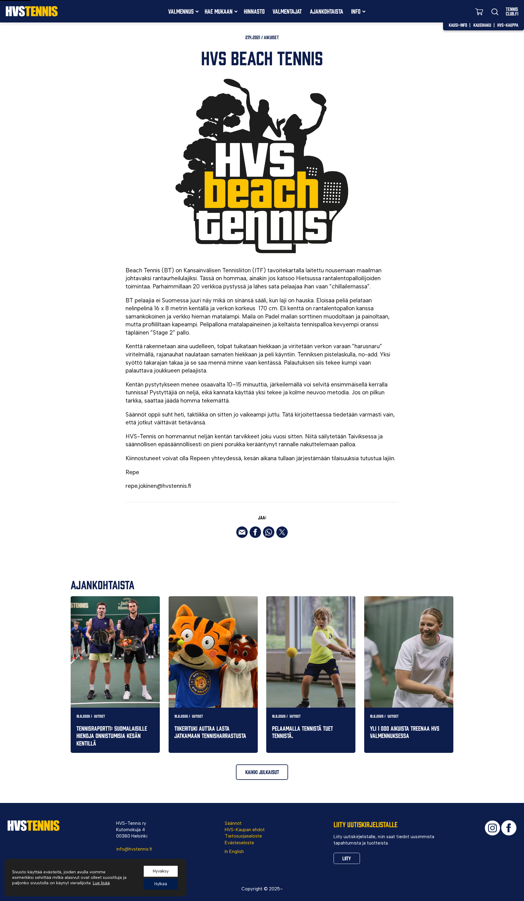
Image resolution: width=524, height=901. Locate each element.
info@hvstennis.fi (134, 849)
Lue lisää (101, 883)
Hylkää (160, 883)
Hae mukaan (219, 11)
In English (234, 851)
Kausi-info (458, 24)
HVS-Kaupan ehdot (245, 829)
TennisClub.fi (512, 11)
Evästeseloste (239, 842)
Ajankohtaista (326, 11)
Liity (346, 858)
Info (356, 11)
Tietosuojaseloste (243, 836)
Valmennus (181, 11)
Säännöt (233, 823)
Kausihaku (482, 24)
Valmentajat (287, 11)
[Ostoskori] (479, 11)
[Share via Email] (242, 532)
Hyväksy (161, 871)
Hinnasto (254, 11)
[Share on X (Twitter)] (282, 532)
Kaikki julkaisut (262, 772)
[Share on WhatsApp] (268, 532)
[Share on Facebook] (255, 532)
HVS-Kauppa (507, 24)
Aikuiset (271, 37)
